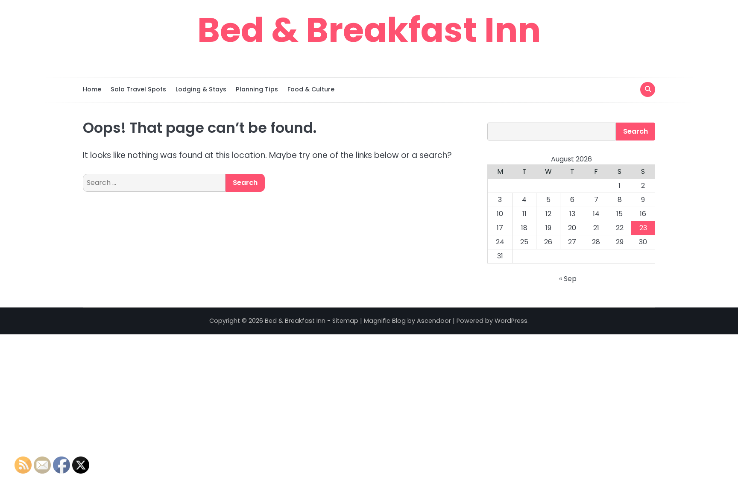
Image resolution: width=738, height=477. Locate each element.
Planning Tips (257, 89)
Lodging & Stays (201, 89)
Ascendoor (434, 320)
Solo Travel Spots (138, 89)
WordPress (511, 320)
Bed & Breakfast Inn (369, 30)
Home (92, 89)
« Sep (568, 279)
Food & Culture (310, 89)
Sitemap (345, 320)
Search (635, 131)
